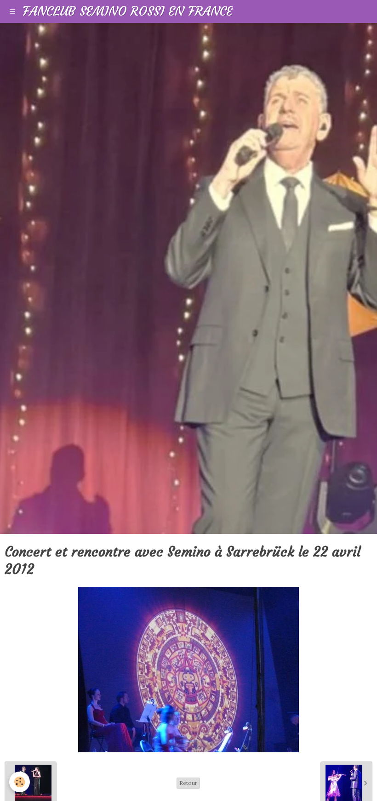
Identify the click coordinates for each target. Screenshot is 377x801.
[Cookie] (19, 782)
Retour (188, 782)
